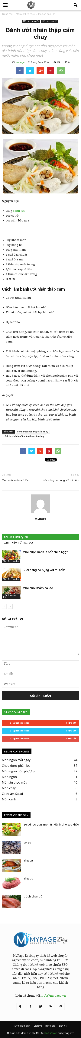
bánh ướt (19, 210)
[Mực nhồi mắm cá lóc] (11, 592)
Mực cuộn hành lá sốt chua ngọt (45, 552)
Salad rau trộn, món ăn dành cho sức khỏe (51, 824)
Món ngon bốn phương (18, 771)
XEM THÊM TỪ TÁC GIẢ (18, 542)
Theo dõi (71, 722)
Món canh (9, 799)
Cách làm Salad (12, 794)
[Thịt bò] (11, 883)
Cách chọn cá (33, 896)
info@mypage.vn (53, 995)
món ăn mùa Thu (9, 596)
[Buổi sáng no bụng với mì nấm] (11, 574)
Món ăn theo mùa (31, 21)
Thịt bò (28, 878)
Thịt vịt (28, 860)
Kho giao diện (22, 1025)
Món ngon (9, 777)
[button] (75, 5)
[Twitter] (40, 1006)
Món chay (9, 788)
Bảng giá (50, 1025)
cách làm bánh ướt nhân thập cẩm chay (24, 436)
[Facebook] (30, 1006)
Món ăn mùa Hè (49, 21)
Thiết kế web (50, 1033)
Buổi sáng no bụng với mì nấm (60, 480)
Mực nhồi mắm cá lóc (15, 480)
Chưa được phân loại (16, 766)
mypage (20, 62)
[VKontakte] (50, 1006)
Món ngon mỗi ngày (16, 760)
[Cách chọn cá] (11, 901)
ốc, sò (27, 842)
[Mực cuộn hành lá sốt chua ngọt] (11, 556)
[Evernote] (20, 1006)
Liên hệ (62, 1025)
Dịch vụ (38, 1025)
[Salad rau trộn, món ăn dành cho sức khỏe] (11, 829)
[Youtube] (61, 1006)
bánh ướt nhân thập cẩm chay (32, 431)
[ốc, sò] (11, 847)
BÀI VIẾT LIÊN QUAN (16, 537)
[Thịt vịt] (11, 865)
